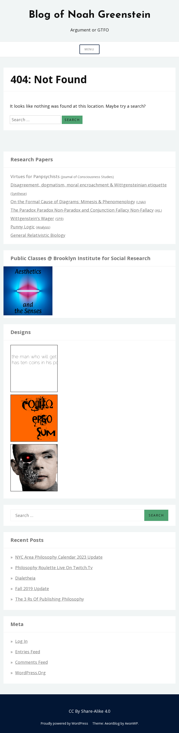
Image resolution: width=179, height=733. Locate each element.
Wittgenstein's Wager (32, 218)
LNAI (141, 202)
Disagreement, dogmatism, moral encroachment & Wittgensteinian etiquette (88, 185)
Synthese (19, 193)
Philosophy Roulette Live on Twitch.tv (54, 567)
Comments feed (31, 662)
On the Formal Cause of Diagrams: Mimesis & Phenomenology (72, 201)
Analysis (43, 227)
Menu (89, 49)
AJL (158, 210)
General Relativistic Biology (37, 235)
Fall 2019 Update (32, 588)
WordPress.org (30, 672)
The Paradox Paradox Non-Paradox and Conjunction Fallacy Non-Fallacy (82, 210)
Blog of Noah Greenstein (90, 15)
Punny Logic (22, 227)
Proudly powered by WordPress (64, 723)
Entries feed (27, 651)
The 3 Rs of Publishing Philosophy (49, 599)
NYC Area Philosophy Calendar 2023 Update (59, 557)
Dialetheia (25, 578)
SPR (59, 219)
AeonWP (131, 723)
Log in (21, 641)
